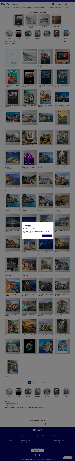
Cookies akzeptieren (47, 235)
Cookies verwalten (36, 235)
